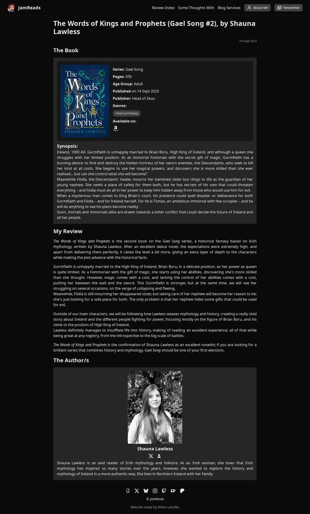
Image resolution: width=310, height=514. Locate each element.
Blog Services (229, 7)
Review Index (163, 7)
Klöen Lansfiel (168, 507)
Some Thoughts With (196, 7)
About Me (260, 7)
